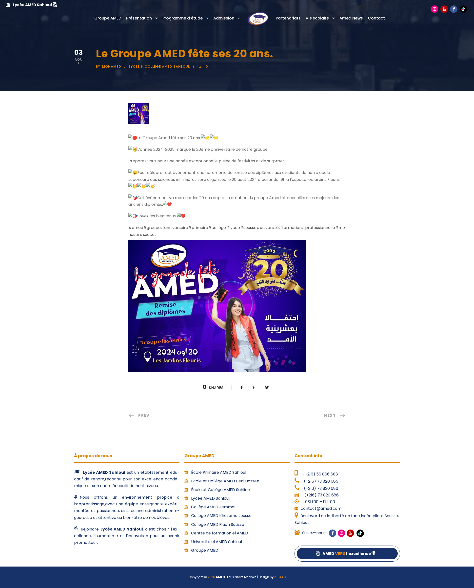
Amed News (351, 18)
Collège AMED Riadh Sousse (217, 524)
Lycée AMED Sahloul (210, 498)
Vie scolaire (317, 18)
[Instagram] (434, 9)
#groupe (152, 227)
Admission (223, 18)
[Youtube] (444, 9)
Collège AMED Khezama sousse (221, 515)
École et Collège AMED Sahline (220, 490)
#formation (290, 227)
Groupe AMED (107, 18)
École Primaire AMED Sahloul (218, 472)
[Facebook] (453, 9)
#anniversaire (174, 227)
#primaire (198, 227)
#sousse (248, 227)
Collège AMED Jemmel (213, 507)
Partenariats (288, 18)
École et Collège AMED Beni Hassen (225, 481)
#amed (135, 227)
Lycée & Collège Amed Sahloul (159, 66)
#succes (148, 234)
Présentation (139, 18)
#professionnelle (318, 227)
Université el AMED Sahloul (216, 542)
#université (268, 227)
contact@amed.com (321, 508)
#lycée (233, 227)
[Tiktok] (463, 9)
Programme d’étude (182, 18)
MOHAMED (111, 66)
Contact (376, 18)
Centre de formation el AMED (219, 533)
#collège (217, 227)
